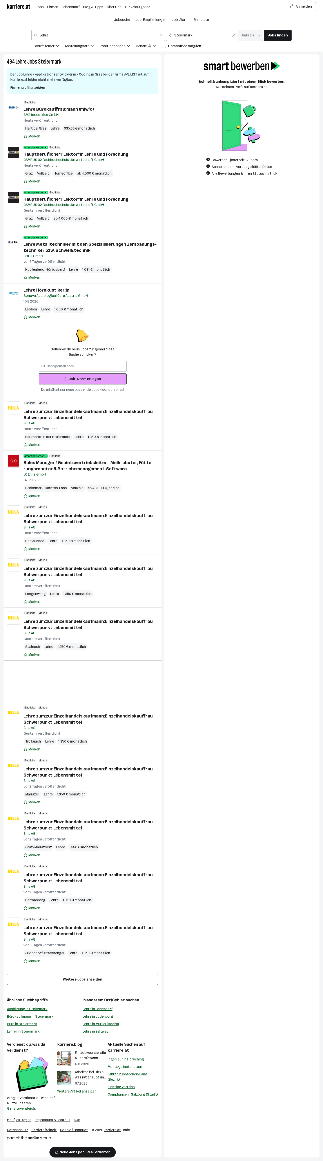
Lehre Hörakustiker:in (46, 290)
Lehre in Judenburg (98, 1016)
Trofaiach (33, 741)
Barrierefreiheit (44, 1130)
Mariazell (32, 794)
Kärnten (52, 488)
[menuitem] (49, 47)
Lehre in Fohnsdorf (98, 1009)
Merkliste (201, 20)
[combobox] (98, 35)
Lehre (21, 61)
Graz (29, 173)
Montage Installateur (125, 1067)
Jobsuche (122, 20)
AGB (77, 1120)
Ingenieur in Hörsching (126, 1059)
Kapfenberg (35, 269)
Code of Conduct (74, 1130)
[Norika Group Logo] (29, 1139)
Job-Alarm (180, 20)
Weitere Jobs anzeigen (82, 979)
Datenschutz (17, 1130)
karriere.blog (69, 1044)
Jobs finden (278, 35)
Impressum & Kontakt (52, 1120)
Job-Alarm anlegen (85, 379)
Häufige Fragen (19, 1120)
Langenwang (35, 594)
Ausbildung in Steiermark (27, 1009)
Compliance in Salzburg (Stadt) (133, 1094)
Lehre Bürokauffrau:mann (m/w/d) (59, 109)
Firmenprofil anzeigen (27, 87)
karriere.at (118, 1050)
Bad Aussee (34, 541)
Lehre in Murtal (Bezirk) (101, 1024)
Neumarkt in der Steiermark (47, 437)
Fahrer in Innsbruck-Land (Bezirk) (127, 1077)
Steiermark (49, 61)
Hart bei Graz (35, 128)
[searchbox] (83, 366)
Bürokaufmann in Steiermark (30, 1016)
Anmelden (304, 6)
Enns (63, 488)
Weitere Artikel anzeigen (76, 1091)
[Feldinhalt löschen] (161, 35)
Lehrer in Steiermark (23, 1031)
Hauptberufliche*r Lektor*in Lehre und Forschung (76, 154)
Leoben (31, 309)
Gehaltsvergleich (21, 1108)
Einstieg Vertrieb (121, 1087)
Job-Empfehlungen (150, 20)
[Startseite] (21, 6)
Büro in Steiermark (22, 1024)
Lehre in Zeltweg (96, 1031)
